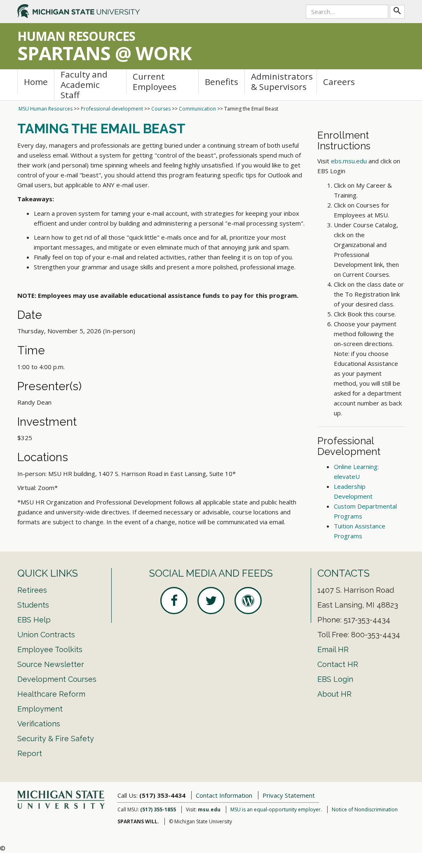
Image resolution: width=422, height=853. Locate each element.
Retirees (32, 590)
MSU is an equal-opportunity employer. (276, 809)
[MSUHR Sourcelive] (248, 600)
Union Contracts (46, 634)
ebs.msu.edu (349, 161)
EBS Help (34, 619)
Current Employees (154, 81)
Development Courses (56, 679)
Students (33, 605)
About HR (334, 694)
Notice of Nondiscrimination (365, 809)
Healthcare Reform (51, 694)
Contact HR (337, 664)
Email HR (333, 649)
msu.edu (209, 809)
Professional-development (112, 108)
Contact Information (224, 795)
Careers (339, 81)
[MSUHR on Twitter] (211, 600)
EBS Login (335, 679)
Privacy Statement (289, 795)
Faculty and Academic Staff (84, 84)
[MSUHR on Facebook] (174, 600)
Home (36, 81)
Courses (161, 108)
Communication (197, 108)
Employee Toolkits (49, 649)
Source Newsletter (50, 664)
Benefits (221, 81)
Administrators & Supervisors (282, 81)
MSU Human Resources (46, 108)
